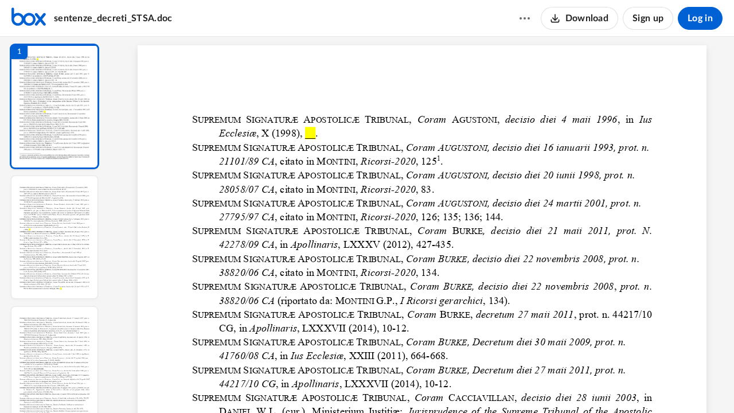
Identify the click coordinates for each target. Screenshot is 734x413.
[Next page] (399, 385)
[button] (54, 106)
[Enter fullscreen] (527, 385)
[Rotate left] (485, 385)
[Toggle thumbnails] (316, 385)
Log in (700, 18)
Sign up (648, 18)
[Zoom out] (423, 385)
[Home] (28, 18)
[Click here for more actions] (524, 18)
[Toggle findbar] (337, 385)
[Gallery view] (507, 385)
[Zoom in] (462, 385)
